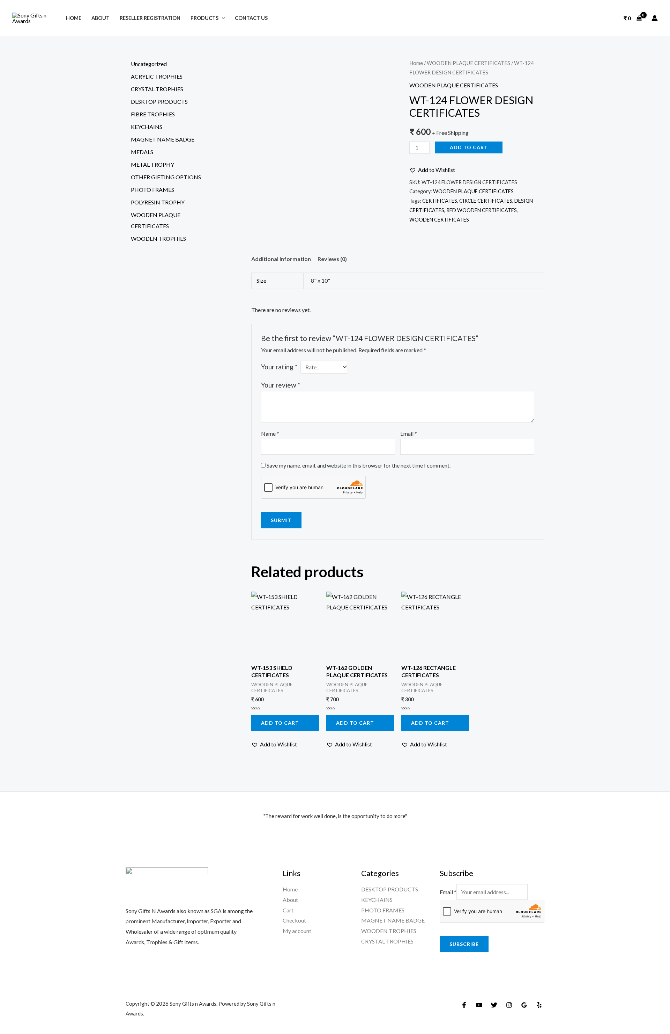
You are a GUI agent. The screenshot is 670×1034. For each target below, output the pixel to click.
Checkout (294, 920)
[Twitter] (494, 1005)
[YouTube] (479, 1005)
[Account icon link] (655, 18)
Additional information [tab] (281, 258)
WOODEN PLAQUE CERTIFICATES (468, 63)
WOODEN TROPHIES (388, 930)
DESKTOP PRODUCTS (389, 889)
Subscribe (464, 944)
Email (408, 433)
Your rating (279, 367)
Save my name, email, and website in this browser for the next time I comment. (359, 465)
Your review (280, 385)
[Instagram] (509, 1005)
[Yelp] (539, 1005)
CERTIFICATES (439, 201)
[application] (221, 18)
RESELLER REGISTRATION (150, 18)
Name (270, 433)
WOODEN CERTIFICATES (439, 220)
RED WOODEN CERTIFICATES (481, 210)
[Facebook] (464, 1005)
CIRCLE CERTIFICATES (485, 201)
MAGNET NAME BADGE (393, 920)
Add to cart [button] (280, 723)
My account (297, 930)
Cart (288, 910)
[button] (432, 170)
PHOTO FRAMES (382, 910)
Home (73, 18)
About (100, 18)
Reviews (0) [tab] (332, 258)
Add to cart (469, 147)
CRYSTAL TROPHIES (387, 941)
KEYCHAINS (377, 899)
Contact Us (251, 18)
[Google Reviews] (524, 1005)
